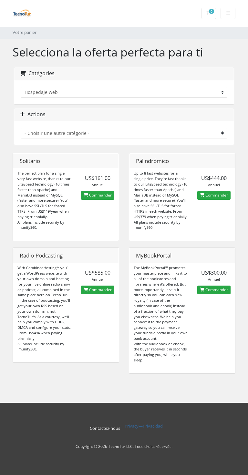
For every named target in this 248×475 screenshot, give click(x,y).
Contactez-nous (105, 428)
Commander (100, 195)
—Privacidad (151, 426)
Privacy (132, 426)
